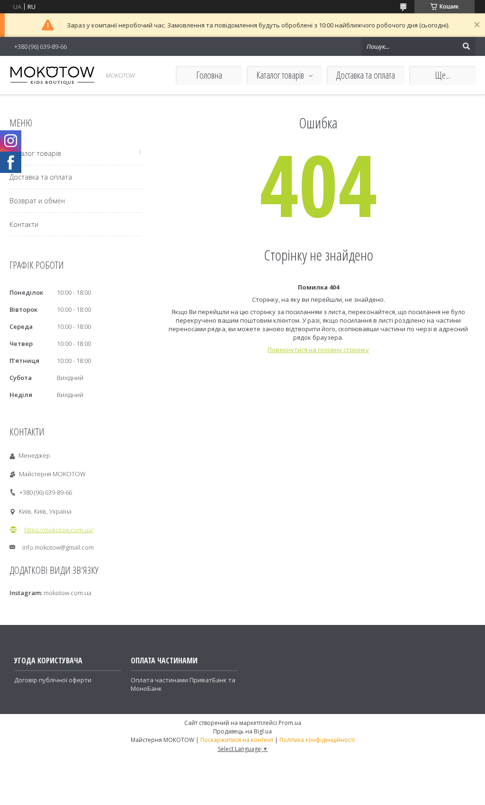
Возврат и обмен (37, 200)
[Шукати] (466, 46)
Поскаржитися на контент (236, 740)
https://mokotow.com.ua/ (58, 530)
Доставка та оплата (365, 75)
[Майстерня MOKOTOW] (52, 75)
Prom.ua (289, 723)
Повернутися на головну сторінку (318, 349)
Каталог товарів (280, 75)
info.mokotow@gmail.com (58, 547)
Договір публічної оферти (52, 680)
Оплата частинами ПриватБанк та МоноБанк (183, 684)
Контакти (23, 224)
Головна (209, 75)
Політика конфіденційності (317, 740)
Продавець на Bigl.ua (242, 731)
